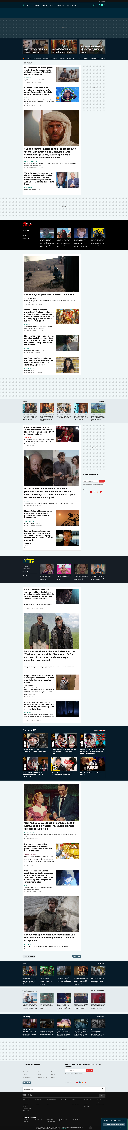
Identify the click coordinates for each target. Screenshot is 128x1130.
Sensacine (28, 543)
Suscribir (102, 481)
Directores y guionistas (30, 161)
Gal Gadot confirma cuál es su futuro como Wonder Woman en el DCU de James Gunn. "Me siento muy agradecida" (38, 361)
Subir (101, 1095)
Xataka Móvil (25, 1104)
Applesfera (25, 1106)
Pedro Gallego (31, 304)
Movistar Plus (26, 1071)
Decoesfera (86, 1104)
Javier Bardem (46, 58)
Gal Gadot (85, 58)
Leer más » (50, 80)
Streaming (26, 1017)
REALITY (44, 5)
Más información (64, 1128)
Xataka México (26, 1119)
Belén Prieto (30, 505)
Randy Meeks (30, 82)
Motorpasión (74, 1102)
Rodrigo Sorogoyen (37, 58)
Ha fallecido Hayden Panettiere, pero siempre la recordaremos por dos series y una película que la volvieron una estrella (81, 417)
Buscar (102, 1089)
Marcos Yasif (30, 105)
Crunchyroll (26, 230)
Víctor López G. (31, 167)
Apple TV (25, 1074)
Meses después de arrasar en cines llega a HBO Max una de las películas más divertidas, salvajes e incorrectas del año (46, 1032)
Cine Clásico (27, 712)
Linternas (53, 1077)
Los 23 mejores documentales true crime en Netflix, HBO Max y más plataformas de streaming (64, 416)
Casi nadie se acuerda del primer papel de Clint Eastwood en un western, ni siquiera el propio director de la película (49, 825)
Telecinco (27, 97)
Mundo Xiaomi (26, 1110)
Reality (30, 560)
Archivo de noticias (30, 956)
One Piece (69, 58)
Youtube (102, 5)
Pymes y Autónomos (100, 1104)
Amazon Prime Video (29, 521)
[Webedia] (102, 1)
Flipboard (99, 5)
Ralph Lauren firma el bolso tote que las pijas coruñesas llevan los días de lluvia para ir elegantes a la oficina (39, 678)
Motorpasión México (76, 1119)
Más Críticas (101, 963)
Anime (30, 224)
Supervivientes (26, 568)
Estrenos (26, 501)
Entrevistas (27, 77)
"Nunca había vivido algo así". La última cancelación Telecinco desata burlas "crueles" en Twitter (64, 577)
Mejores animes (26, 233)
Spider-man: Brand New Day (42, 1078)
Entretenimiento (28, 187)
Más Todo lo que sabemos (97, 990)
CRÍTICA (29, 5)
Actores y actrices (29, 368)
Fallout (80, 58)
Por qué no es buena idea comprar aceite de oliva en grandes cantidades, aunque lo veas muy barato (38, 847)
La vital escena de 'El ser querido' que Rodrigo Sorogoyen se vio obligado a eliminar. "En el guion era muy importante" (39, 71)
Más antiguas (76, 956)
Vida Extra (37, 1104)
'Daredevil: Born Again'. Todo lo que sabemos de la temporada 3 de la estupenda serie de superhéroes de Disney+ (98, 1006)
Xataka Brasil (25, 1121)
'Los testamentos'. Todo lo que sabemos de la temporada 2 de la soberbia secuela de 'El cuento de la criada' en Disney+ (81, 1006)
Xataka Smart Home (27, 1108)
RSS (97, 492)
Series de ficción (26, 1069)
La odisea (39, 1074)
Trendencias (29, 685)
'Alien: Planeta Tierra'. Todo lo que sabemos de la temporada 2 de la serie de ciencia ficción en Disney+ (47, 1006)
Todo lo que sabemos (30, 991)
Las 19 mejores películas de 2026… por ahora (49, 294)
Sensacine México (50, 1119)
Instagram (94, 5)
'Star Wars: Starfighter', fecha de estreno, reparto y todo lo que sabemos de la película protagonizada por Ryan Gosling (30, 1006)
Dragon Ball (26, 238)
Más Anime (25, 242)
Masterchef (25, 571)
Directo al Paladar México (63, 1120)
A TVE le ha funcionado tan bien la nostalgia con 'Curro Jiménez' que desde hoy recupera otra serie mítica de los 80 (81, 577)
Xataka (24, 1102)
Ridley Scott (62, 58)
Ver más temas (26, 1082)
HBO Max (53, 1074)
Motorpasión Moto (75, 1104)
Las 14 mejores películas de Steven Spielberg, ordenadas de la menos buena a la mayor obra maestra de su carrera (30, 417)
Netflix (38, 1071)
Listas (25, 401)
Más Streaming (100, 1016)
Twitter (104, 5)
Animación (27, 324)
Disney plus (53, 1069)
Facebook (97, 5)
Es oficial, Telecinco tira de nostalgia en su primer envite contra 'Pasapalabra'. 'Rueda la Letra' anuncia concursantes (38, 91)
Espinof (29, 730)
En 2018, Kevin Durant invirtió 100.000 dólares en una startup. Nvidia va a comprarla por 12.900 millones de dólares (39, 430)
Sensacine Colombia (51, 1121)
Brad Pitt (74, 58)
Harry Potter (103, 58)
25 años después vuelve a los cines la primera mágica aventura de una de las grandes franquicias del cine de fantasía (39, 705)
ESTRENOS (36, 5)
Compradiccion (87, 1106)
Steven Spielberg (54, 58)
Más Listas (101, 401)
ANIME (51, 5)
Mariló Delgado (31, 330)
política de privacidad (100, 484)
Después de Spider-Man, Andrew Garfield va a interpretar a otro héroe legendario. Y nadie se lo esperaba (49, 937)
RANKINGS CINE (60, 5)
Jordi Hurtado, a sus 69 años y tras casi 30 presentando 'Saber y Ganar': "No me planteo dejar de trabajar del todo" (98, 577)
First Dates (25, 566)
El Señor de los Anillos (94, 58)
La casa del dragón (27, 1077)
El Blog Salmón (99, 1102)
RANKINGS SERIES (72, 5)
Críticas (26, 348)
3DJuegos (28, 437)
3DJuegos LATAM (38, 1119)
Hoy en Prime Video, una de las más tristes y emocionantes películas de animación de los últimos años (38, 514)
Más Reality (25, 575)
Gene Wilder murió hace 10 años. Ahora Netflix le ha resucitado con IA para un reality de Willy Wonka (47, 577)
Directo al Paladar (31, 854)
